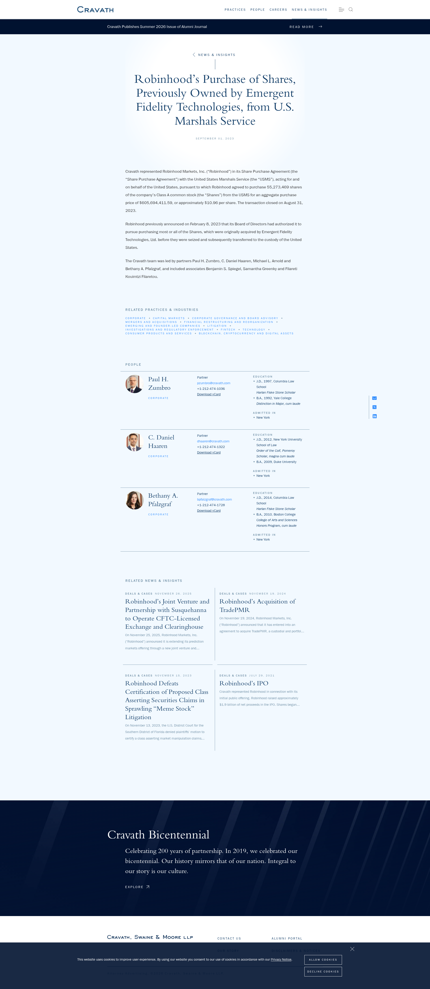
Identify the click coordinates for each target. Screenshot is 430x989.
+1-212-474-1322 (211, 447)
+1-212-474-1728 (211, 505)
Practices (235, 10)
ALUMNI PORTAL (287, 938)
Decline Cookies (323, 971)
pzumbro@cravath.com (213, 383)
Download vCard (209, 394)
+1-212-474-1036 (211, 389)
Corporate (158, 398)
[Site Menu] (341, 10)
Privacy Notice (281, 959)
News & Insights (309, 10)
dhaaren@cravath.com (213, 441)
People (257, 10)
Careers (278, 10)
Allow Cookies (323, 959)
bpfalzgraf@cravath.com (214, 499)
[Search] (350, 9)
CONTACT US (229, 938)
